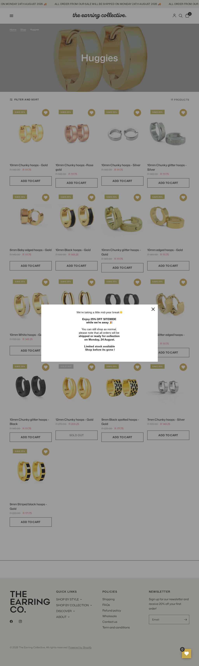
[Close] (153, 309)
